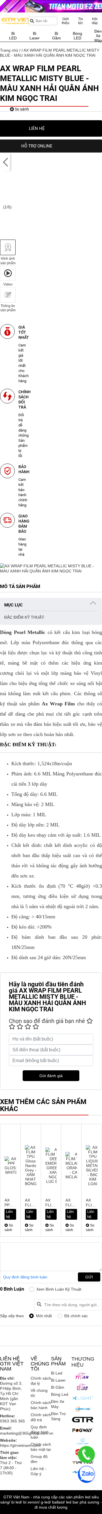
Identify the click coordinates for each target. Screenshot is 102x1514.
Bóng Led (59, 1394)
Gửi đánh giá (51, 1075)
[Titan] (82, 1376)
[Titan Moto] (82, 1387)
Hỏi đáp (95, 21)
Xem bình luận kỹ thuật (58, 1289)
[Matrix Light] (82, 1441)
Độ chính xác (76, 1316)
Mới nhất (44, 1316)
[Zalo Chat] (86, 1474)
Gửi (89, 1277)
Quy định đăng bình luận (25, 1277)
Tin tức (80, 21)
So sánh (21, 109)
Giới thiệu (65, 21)
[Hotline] (86, 1454)
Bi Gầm (57, 1387)
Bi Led (56, 1373)
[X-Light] (82, 1398)
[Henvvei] (82, 1409)
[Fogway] (82, 1430)
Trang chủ (9, 50)
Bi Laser (58, 1380)
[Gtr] (82, 1419)
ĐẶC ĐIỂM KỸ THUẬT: (24, 617)
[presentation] (5, 162)
